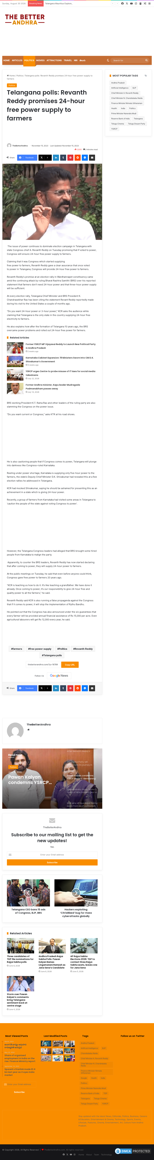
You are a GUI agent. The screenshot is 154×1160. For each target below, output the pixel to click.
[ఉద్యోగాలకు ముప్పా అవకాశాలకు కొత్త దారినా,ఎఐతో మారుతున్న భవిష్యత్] (46, 1043)
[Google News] (59, 675)
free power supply (40, 648)
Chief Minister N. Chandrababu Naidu (127, 98)
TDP (105, 1093)
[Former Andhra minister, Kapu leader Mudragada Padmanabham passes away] (15, 388)
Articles (17, 60)
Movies (40, 60)
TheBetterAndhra (20, 146)
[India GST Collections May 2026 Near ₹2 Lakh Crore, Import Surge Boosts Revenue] (46, 1058)
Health (114, 108)
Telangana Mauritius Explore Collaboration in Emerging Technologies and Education (84, 3)
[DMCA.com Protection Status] (133, 1154)
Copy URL (70, 664)
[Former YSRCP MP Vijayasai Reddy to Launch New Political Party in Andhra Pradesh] (15, 348)
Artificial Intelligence (119, 88)
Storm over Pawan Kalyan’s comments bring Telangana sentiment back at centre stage (18, 1000)
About (89, 1154)
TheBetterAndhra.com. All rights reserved (63, 1150)
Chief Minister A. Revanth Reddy (125, 93)
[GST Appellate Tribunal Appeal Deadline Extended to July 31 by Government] (57, 1058)
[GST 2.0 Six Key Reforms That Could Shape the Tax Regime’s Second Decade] (69, 1051)
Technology (106, 1154)
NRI (75, 60)
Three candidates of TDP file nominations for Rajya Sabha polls (20, 959)
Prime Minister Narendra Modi (123, 113)
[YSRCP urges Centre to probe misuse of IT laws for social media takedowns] (15, 375)
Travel (68, 60)
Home (6, 60)
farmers (17, 648)
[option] (52, 778)
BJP (134, 88)
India (123, 108)
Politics (29, 60)
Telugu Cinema (117, 124)
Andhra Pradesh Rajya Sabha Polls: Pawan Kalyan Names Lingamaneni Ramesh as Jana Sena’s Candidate (52, 962)
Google (84, 1078)
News (12, 767)
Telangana (138, 118)
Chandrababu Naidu (89, 1053)
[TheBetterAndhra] (24, 19)
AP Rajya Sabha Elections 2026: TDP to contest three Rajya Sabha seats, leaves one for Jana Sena (83, 962)
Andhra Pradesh (118, 83)
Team (96, 1154)
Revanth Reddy (84, 648)
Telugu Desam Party (136, 124)
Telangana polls (52, 655)
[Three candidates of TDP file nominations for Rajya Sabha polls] (20, 945)
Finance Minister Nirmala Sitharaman (126, 103)
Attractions (54, 60)
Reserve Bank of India (120, 118)
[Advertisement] (104, 31)
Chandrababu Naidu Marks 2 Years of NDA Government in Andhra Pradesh (34, 779)
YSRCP (105, 1103)
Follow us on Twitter (132, 1036)
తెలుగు (82, 60)
